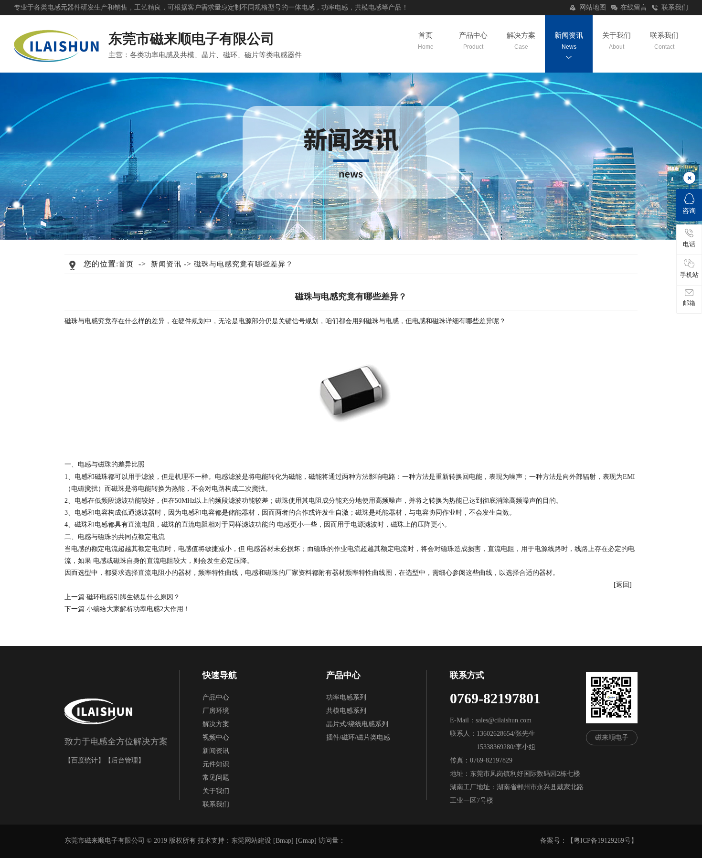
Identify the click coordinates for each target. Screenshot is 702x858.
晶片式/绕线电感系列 (357, 724)
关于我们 (616, 41)
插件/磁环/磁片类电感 (358, 737)
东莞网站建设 (251, 840)
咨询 (689, 210)
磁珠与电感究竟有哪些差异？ (243, 264)
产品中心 (473, 41)
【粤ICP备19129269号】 (602, 840)
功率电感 (334, 7)
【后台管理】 (125, 760)
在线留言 (633, 7)
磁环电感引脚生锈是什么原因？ (133, 597)
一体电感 (301, 7)
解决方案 (521, 41)
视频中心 (215, 737)
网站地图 (592, 7)
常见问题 (215, 777)
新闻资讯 (568, 41)
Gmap (306, 840)
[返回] (623, 584)
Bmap (283, 840)
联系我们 (674, 7)
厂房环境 (215, 710)
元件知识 (215, 764)
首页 (425, 41)
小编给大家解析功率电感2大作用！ (138, 609)
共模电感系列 (346, 710)
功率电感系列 (346, 697)
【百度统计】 (84, 760)
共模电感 (368, 7)
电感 (54, 7)
